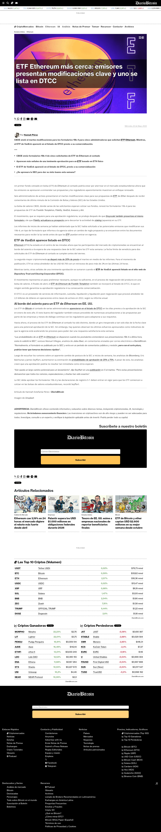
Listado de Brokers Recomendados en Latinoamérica (70, 797)
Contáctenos (51, 733)
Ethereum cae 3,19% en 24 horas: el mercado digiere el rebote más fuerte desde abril (30, 523)
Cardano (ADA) (131, 766)
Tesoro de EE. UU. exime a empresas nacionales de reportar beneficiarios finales (97, 523)
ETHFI (18, 652)
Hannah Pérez (31, 135)
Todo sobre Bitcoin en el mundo (22, 800)
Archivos (129, 26)
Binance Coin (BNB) (133, 776)
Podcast (12, 756)
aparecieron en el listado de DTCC (86, 308)
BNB (17, 598)
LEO (97, 8)
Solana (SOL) (130, 763)
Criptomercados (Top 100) (136, 733)
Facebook (52, 762)
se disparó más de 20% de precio (63, 259)
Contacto (117, 26)
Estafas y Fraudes (53, 806)
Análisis (66, 26)
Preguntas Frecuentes (55, 803)
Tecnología (88, 743)
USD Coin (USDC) (132, 756)
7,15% (69, 8)
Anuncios (49, 736)
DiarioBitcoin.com (137, 618)
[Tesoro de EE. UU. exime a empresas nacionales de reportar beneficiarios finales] (97, 504)
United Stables (100, 657)
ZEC (58, 8)
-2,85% (148, 8)
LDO (17, 657)
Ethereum (50, 26)
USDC (18, 583)
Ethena (31, 662)
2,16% (88, 8)
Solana (41, 593)
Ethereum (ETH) (132, 750)
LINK (78, 8)
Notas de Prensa (81, 26)
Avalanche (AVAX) (132, 773)
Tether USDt (44, 568)
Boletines (11, 806)
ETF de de (70, 283)
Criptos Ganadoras (31, 625)
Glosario (11, 753)
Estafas (10, 739)
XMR (137, 8)
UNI (17, 672)
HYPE (14, 8)
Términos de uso (53, 823)
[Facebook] (21, 119)
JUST (95, 631)
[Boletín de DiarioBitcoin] (36, 119)
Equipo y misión (52, 753)
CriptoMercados (25, 26)
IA (59, 26)
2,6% (49, 8)
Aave (30, 647)
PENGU (18, 642)
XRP (17, 588)
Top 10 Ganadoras (132, 736)
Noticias (10, 736)
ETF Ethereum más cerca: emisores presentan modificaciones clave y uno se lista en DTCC (77, 74)
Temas (95, 26)
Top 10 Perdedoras (133, 739)
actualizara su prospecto (48, 220)
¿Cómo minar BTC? (54, 816)
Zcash (41, 603)
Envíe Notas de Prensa (56, 743)
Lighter (31, 636)
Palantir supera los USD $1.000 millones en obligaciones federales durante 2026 (62, 523)
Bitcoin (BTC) (130, 746)
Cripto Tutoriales (15, 749)
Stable (96, 636)
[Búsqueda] (9, 3)
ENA (17, 662)
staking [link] (98, 220)
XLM (158, 8)
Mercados (88, 736)
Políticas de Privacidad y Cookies (60, 826)
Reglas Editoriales (53, 749)
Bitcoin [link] (28, 308)
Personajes (12, 797)
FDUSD (84, 662)
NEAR (18, 677)
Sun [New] (98, 667)
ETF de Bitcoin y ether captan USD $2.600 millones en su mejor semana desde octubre (128, 523)
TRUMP (18, 608)
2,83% (25, 8)
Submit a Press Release (56, 746)
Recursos (106, 26)
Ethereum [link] (130, 140)
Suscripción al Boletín (17, 803)
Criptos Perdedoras (98, 625)
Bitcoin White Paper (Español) (59, 820)
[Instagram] (25, 119)
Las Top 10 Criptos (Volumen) (39, 562)
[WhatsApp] (18, 119)
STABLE (85, 636)
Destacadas (12, 793)
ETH (17, 578)
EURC (84, 652)
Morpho (32, 631)
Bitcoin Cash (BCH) (133, 760)
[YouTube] (29, 119)
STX (17, 667)
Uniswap (32, 672)
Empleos (49, 756)
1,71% (128, 8)
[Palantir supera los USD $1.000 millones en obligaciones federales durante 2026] (64, 504)
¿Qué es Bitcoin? (53, 813)
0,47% (4, 8)
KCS (83, 647)
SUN (83, 667)
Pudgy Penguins (36, 642)
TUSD (84, 672)
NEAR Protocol (35, 677)
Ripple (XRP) (130, 753)
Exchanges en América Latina (59, 800)
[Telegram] (32, 119)
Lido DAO (32, 657)
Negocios (87, 739)
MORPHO (19, 631)
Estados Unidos (19, 32)
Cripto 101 (49, 810)
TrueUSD (97, 672)
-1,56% (105, 8)
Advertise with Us (53, 739)
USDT (18, 568)
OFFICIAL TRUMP (47, 608)
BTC (17, 573)
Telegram (51, 766)
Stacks (31, 667)
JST (83, 631)
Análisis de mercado (21, 515)
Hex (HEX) (129, 769)
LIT (16, 636)
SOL (17, 593)
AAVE (17, 647)
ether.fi (31, 652)
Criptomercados (16, 733)
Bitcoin (39, 26)
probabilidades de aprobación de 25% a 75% (93, 359)
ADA (115, 8)
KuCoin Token (99, 647)
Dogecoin (42, 613)
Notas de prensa (91, 746)
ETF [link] (123, 140)
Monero (96, 642)
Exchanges (12, 746)
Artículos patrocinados (94, 749)
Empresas (51, 515)
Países (86, 733)
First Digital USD (101, 662)
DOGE (35, 8)
